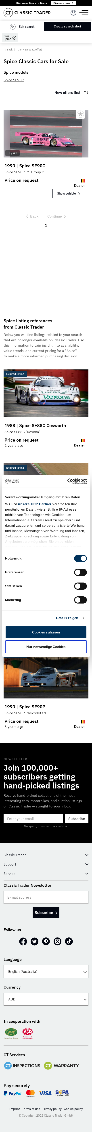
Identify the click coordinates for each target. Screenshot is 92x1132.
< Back (8, 49)
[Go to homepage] (27, 12)
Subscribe (76, 818)
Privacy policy (52, 1109)
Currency (12, 987)
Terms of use (31, 1109)
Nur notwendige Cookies (45, 647)
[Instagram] (57, 941)
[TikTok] (69, 941)
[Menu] (73, 13)
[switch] (80, 572)
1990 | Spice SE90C (24, 166)
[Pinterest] (46, 941)
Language (13, 959)
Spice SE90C (14, 80)
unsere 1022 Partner (35, 504)
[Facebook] (23, 941)
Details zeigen (67, 618)
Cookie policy (73, 1109)
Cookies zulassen (46, 632)
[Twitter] (34, 941)
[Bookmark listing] (80, 114)
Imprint (14, 1109)
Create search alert (67, 26)
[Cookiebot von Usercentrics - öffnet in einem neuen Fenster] (67, 481)
